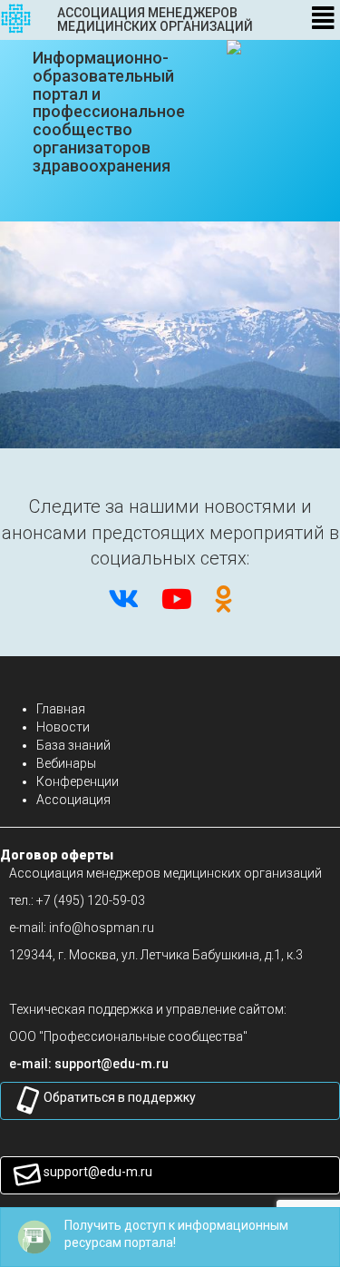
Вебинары (66, 763)
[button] (111, 1063)
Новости (63, 727)
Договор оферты (56, 855)
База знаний (73, 745)
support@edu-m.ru (98, 1171)
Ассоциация (73, 799)
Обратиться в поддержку (120, 1097)
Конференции (77, 781)
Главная (60, 709)
